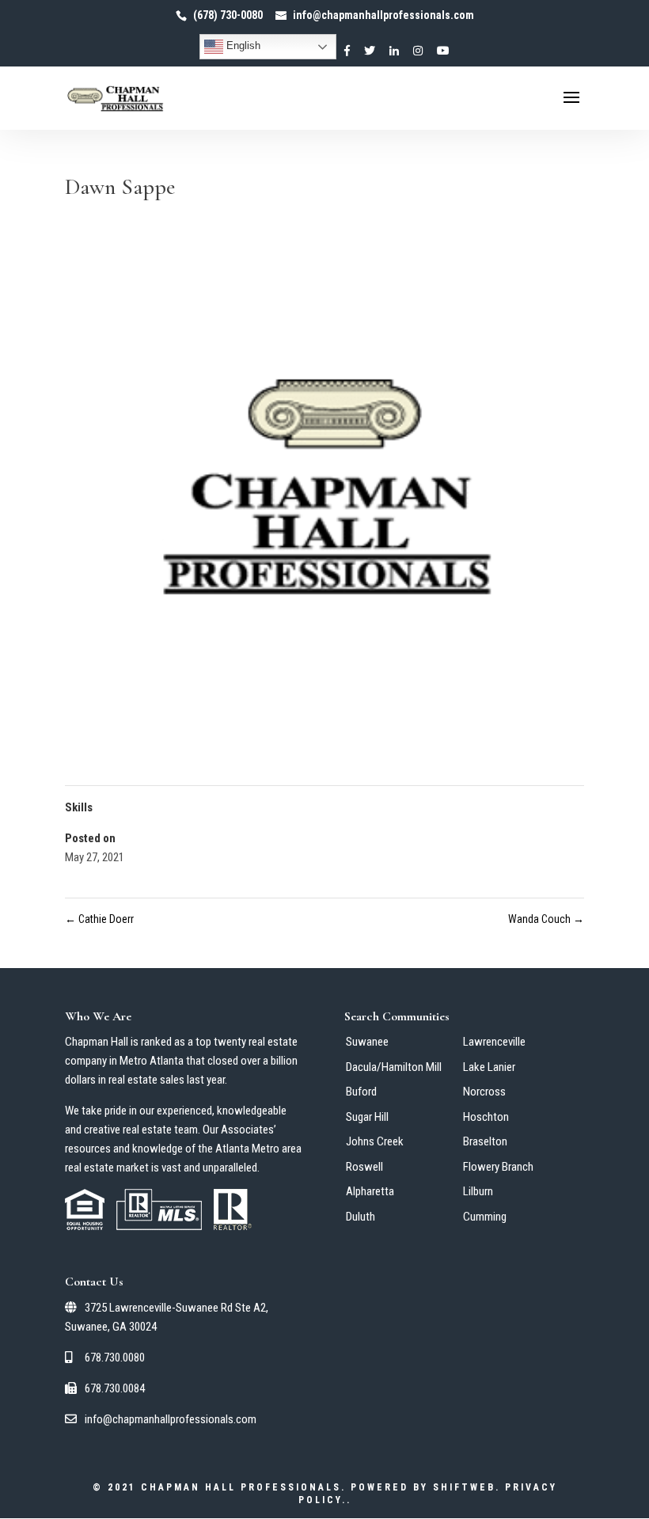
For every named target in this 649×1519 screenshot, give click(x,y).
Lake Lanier (489, 1067)
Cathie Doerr (99, 919)
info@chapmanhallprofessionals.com (169, 1419)
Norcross (484, 1091)
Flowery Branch (498, 1167)
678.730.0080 (113, 1357)
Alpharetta (370, 1191)
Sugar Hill (367, 1117)
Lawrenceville (494, 1042)
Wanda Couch (546, 919)
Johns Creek (375, 1141)
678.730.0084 (113, 1388)
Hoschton (486, 1117)
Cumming (485, 1217)
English (241, 45)
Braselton (485, 1141)
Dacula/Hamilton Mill (394, 1067)
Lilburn (478, 1191)
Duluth (360, 1217)
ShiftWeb (464, 1487)
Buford (361, 1091)
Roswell (364, 1167)
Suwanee (367, 1042)
